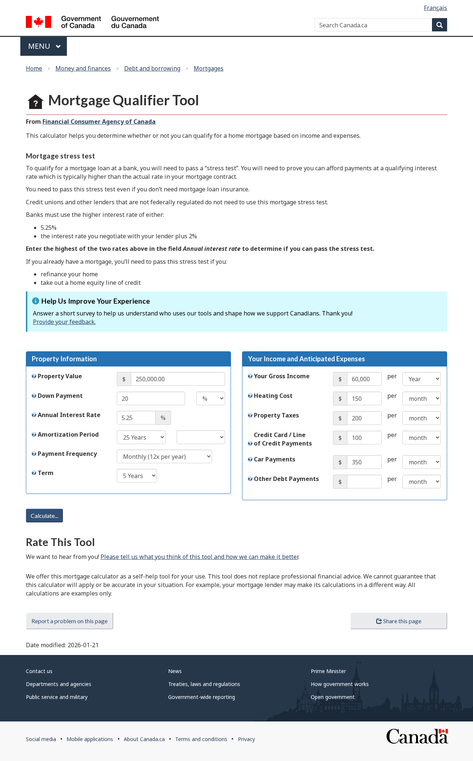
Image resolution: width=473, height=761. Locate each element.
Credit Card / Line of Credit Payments (283, 439)
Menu (40, 46)
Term (46, 473)
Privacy (246, 739)
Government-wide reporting (201, 696)
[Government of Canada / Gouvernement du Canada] (92, 23)
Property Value (60, 376)
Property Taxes (276, 415)
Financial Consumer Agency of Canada (99, 121)
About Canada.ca (144, 739)
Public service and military (57, 696)
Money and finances (83, 68)
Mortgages (209, 68)
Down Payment (60, 396)
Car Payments (274, 459)
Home (34, 68)
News (175, 671)
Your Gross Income (282, 376)
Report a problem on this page (69, 620)
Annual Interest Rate (69, 415)
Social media (41, 739)
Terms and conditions (201, 739)
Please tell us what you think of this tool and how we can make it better (199, 557)
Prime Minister (328, 671)
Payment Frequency (67, 454)
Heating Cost (273, 396)
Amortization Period (68, 434)
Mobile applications (90, 739)
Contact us (39, 671)
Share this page (402, 620)
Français (435, 8)
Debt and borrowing (152, 68)
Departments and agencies (58, 683)
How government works (340, 683)
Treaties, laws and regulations (204, 683)
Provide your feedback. (64, 322)
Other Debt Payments (286, 479)
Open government (333, 696)
